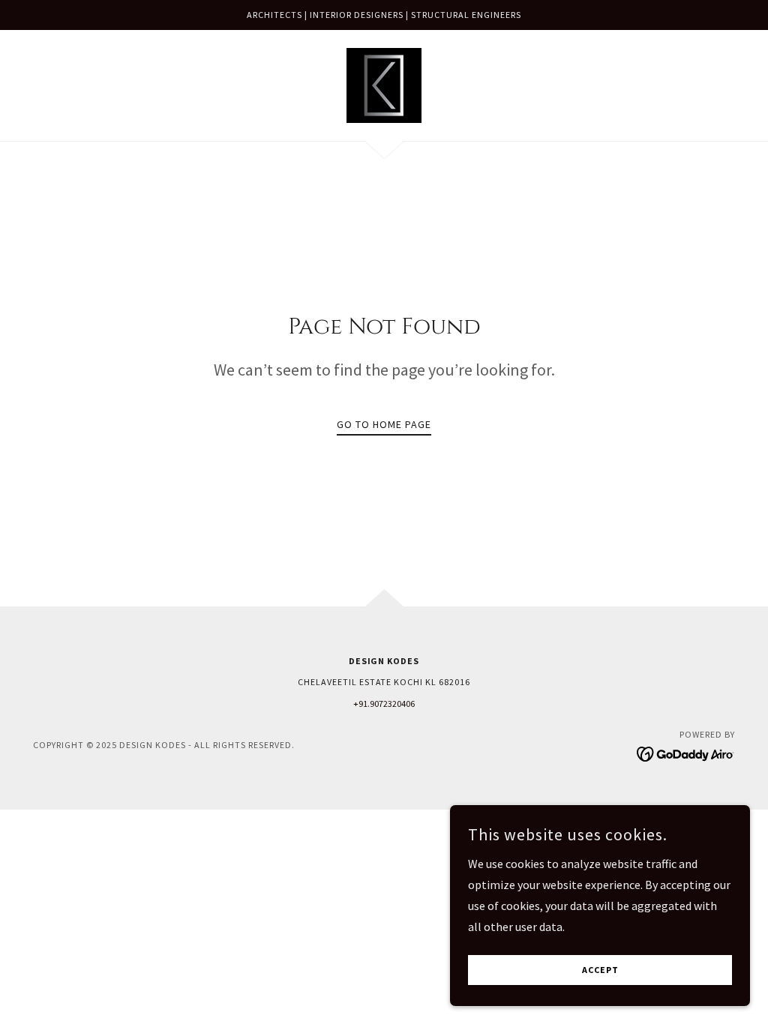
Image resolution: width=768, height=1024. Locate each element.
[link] (384, 83)
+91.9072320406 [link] (384, 703)
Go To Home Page (384, 424)
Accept (600, 970)
